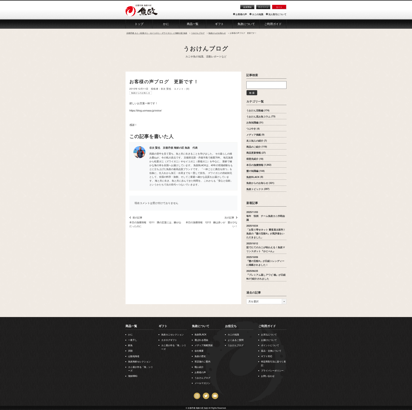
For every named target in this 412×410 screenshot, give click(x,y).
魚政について (246, 24)
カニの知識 (257, 14)
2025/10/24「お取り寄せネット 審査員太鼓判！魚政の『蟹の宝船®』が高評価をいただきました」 (266, 231)
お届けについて (269, 339)
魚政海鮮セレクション (139, 361)
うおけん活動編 (254, 110)
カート (279, 7)
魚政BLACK (253, 177)
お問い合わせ (268, 376)
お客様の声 (241, 14)
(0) (187, 88)
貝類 (130, 350)
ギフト (163, 326)
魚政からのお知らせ (140, 92)
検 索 (252, 92)
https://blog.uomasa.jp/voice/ (145, 110)
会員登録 (247, 7)
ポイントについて (270, 345)
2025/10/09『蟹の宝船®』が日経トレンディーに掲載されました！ (265, 261)
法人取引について (277, 14)
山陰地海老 (133, 356)
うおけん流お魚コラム (258, 116)
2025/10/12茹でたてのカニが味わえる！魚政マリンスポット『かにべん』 (265, 247)
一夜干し (132, 339)
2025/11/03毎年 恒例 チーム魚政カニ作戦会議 (265, 215)
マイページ (263, 7)
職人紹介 (199, 367)
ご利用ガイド (273, 24)
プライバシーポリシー (272, 370)
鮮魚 (130, 345)
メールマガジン (202, 383)
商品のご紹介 (253, 146)
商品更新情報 (253, 152)
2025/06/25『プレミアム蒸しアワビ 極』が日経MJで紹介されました (266, 274)
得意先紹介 (252, 159)
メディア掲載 (253, 134)
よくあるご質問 (235, 339)
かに (130, 334)
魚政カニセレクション (172, 334)
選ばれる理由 (201, 339)
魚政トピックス (254, 189)
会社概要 (199, 350)
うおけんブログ (205, 48)
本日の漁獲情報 (254, 164)
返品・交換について (271, 350)
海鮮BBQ (132, 376)
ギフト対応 (266, 356)
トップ (139, 24)
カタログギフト (169, 339)
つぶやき (251, 128)
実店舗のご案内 (202, 361)
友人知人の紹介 (254, 140)
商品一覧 (131, 326)
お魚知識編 (252, 122)
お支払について (269, 334)
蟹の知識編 (252, 171)
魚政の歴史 (200, 356)
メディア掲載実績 (204, 345)
